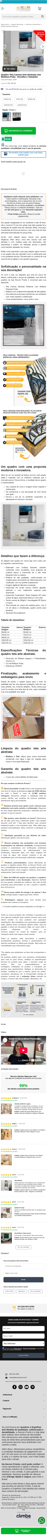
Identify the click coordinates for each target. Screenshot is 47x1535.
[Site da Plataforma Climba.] (23, 1515)
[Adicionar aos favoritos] (3, 31)
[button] (18, 71)
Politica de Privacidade (29, 1348)
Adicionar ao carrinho (20, 131)
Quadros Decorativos (17, 24)
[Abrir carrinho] (41, 8)
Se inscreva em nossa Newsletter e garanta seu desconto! (23, 1322)
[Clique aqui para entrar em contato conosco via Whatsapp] (41, 1520)
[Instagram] (20, 1389)
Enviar (23, 1279)
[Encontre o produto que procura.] (42, 17)
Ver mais (3, 1024)
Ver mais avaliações (23, 1247)
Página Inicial (5, 24)
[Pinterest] (32, 1389)
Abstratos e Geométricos (33, 24)
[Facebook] (14, 1389)
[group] (23, 1308)
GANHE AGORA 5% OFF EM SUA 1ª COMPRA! (23, 1320)
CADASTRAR (23, 1355)
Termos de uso (18, 1348)
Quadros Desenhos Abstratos (9, 26)
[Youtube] (26, 1389)
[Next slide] (42, 46)
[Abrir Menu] (3, 8)
